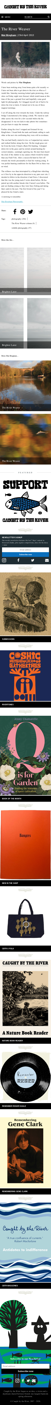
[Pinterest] (22, 211)
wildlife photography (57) (21, 228)
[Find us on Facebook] (18, 560)
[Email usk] (47, 560)
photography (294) (19, 219)
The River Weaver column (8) (23, 223)
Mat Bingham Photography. (12, 201)
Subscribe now (25, 555)
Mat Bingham (8, 35)
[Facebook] (15, 211)
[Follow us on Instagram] (4, 560)
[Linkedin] (38, 211)
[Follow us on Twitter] (33, 560)
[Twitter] (30, 211)
